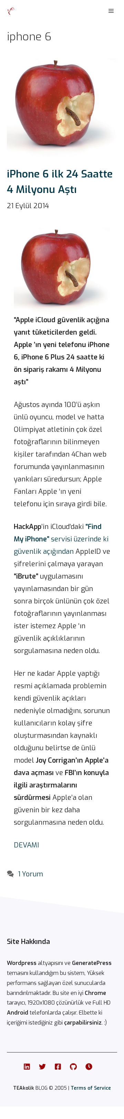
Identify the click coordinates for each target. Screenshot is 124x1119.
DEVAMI (26, 845)
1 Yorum (30, 874)
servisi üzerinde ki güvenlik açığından (61, 539)
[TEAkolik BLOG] (11, 11)
